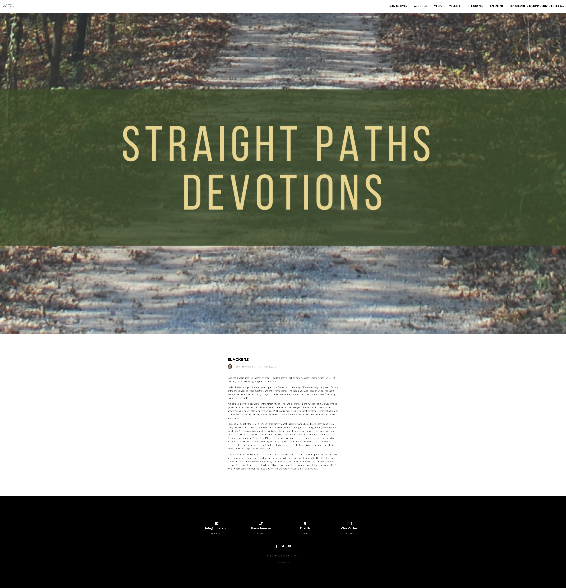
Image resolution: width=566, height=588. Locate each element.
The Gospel (475, 6)
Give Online (349, 533)
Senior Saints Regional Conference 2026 (537, 6)
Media (438, 6)
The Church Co (283, 562)
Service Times (398, 6)
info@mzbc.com (217, 533)
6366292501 (261, 533)
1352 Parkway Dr (305, 533)
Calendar (496, 6)
